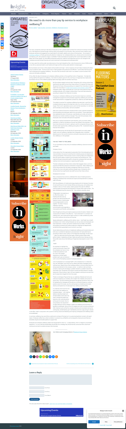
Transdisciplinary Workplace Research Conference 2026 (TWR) (18, 84)
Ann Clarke (34, 27)
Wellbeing (54, 27)
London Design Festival (17, 138)
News (70, 13)
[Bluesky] (53, 356)
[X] (34, 356)
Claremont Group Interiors (80, 332)
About (112, 13)
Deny (106, 421)
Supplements (98, 13)
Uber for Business (35, 13)
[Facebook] (50, 356)
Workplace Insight (15, 426)
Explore (106, 13)
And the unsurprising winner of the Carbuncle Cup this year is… (79, 363)
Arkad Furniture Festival (17, 74)
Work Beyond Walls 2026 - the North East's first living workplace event (18, 128)
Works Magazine (55, 13)
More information (15, 80)
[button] (123, 411)
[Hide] (1, 50)
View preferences (118, 421)
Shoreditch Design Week (17, 146)
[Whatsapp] (40, 356)
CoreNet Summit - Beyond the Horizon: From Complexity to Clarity (18, 108)
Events (84, 13)
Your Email (47, 391)
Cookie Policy (102, 425)
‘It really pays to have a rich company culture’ (77, 87)
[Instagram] (37, 356)
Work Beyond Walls (16, 118)
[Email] (46, 356)
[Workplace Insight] (18, 7)
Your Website (48, 395)
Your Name (47, 387)
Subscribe (13, 13)
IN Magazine (46, 13)
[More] (56, 356)
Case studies (41, 27)
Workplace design (63, 27)
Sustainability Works (23, 13)
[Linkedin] (30, 356)
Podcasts (90, 13)
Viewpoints (77, 13)
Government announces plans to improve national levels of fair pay (44, 363)
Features (64, 13)
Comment (48, 27)
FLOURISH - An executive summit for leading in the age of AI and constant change (19, 96)
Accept (94, 421)
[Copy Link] (43, 356)
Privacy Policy (109, 425)
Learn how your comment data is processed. (61, 403)
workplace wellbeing (34, 55)
